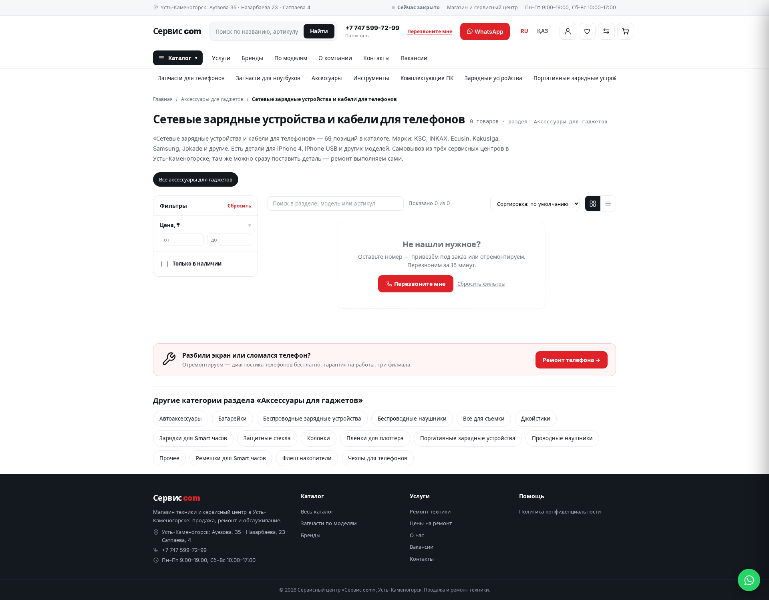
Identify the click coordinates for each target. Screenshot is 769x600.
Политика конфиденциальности (560, 511)
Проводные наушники (562, 438)
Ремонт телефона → (571, 359)
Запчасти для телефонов (191, 78)
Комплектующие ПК (427, 78)
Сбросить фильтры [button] (481, 283)
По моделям (290, 57)
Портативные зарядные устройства (581, 78)
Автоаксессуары (180, 418)
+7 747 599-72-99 (372, 31)
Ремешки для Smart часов (231, 458)
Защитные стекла (267, 438)
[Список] (608, 203)
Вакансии (414, 57)
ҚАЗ (542, 31)
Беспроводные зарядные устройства (312, 418)
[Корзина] (625, 31)
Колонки (318, 438)
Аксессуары (327, 78)
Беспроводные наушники (412, 418)
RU (524, 31)
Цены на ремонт (431, 523)
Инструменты (371, 78)
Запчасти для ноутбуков (268, 78)
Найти (319, 31)
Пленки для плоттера (375, 438)
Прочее (169, 458)
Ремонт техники (430, 511)
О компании (335, 57)
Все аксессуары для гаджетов (195, 179)
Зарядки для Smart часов (193, 438)
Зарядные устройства (493, 78)
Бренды (252, 57)
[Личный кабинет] (568, 31)
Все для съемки (484, 418)
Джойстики (535, 418)
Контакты (376, 57)
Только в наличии (197, 263)
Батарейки (232, 418)
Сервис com (177, 31)
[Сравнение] (606, 31)
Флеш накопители (307, 458)
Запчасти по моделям (329, 523)
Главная (163, 99)
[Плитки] (592, 203)
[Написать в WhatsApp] (749, 580)
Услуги (221, 57)
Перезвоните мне (429, 31)
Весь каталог (317, 511)
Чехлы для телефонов (377, 458)
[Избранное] (587, 31)
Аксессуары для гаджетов (212, 99)
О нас (417, 535)
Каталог (182, 57)
